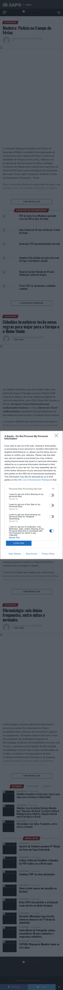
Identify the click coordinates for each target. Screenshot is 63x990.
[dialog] (31, 495)
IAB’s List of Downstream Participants (35, 480)
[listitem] (31, 488)
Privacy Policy (48, 553)
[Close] (57, 436)
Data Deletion (15, 553)
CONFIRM (18, 543)
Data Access (31, 553)
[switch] (51, 495)
